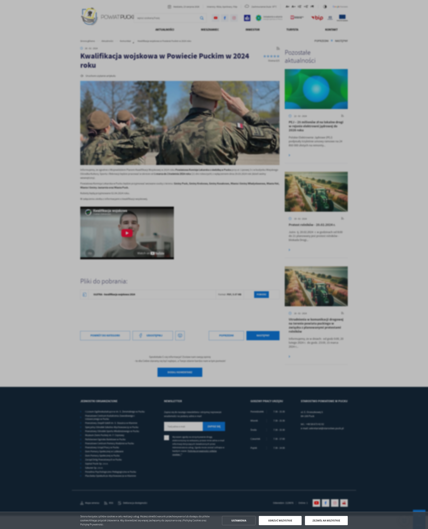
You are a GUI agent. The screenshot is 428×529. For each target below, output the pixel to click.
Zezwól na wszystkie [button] (326, 520)
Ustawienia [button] (238, 520)
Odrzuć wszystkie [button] (280, 520)
